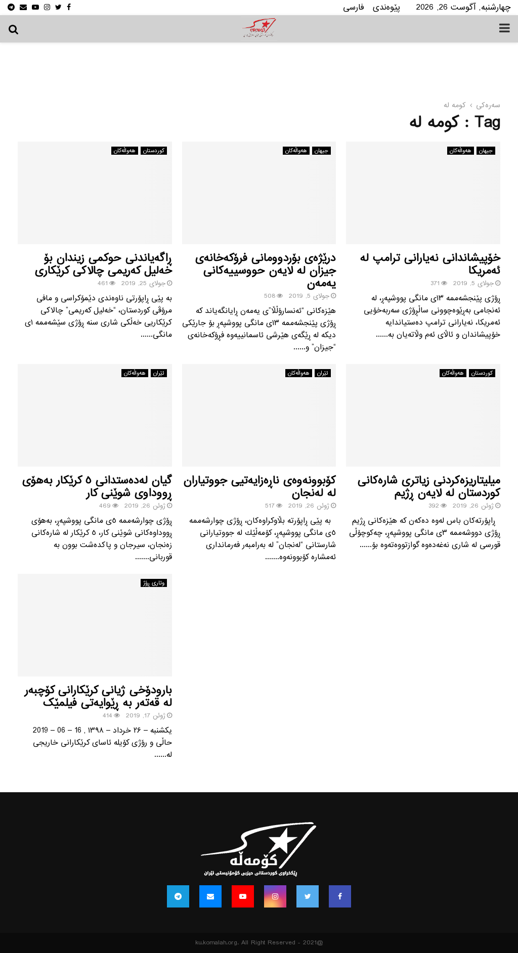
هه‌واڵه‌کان (125, 151)
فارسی (353, 7)
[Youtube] (243, 896)
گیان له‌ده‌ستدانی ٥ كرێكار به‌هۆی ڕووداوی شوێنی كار (97, 487)
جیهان (321, 151)
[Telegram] (178, 896)
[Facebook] (340, 896)
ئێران (158, 373)
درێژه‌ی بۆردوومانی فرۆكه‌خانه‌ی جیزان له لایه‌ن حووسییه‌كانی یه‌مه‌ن (265, 271)
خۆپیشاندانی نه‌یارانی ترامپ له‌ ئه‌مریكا (430, 264)
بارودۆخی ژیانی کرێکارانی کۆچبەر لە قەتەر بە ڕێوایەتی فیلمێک (98, 696)
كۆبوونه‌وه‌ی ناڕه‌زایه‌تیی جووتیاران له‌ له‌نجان (260, 487)
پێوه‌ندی (386, 7)
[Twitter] (307, 896)
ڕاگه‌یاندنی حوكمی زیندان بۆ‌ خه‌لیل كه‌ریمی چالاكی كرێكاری (103, 264)
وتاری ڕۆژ (153, 583)
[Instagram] (275, 896)
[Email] (210, 896)
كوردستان (153, 151)
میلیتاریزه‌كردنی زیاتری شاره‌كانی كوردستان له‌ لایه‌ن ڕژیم (429, 487)
